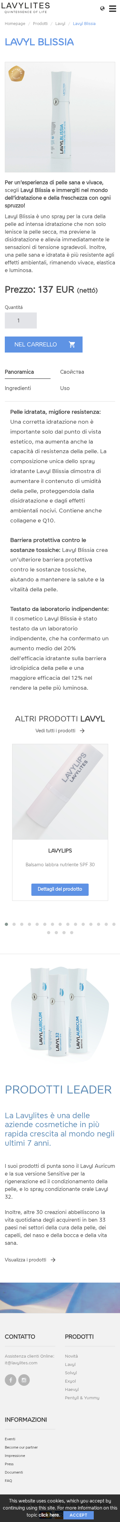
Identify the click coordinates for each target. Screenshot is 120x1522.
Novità (71, 1356)
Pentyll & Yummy (82, 1397)
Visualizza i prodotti (25, 1260)
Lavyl (60, 23)
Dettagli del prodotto (60, 889)
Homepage (15, 23)
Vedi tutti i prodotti (55, 731)
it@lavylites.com (21, 1362)
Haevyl (72, 1389)
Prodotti (40, 23)
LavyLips (60, 851)
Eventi (10, 1439)
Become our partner (21, 1447)
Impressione (15, 1456)
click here (49, 1515)
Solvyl (71, 1372)
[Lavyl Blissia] (60, 117)
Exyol (70, 1381)
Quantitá (14, 307)
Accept (78, 1515)
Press (9, 1464)
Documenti (14, 1472)
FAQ (8, 1481)
